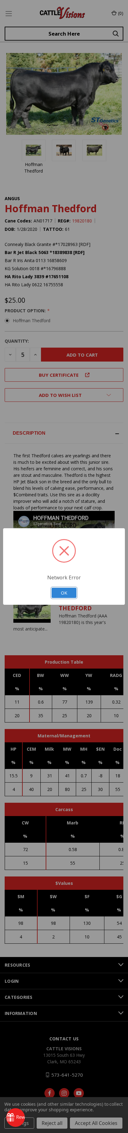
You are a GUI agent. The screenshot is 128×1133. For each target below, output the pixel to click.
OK (64, 593)
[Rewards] (15, 1117)
